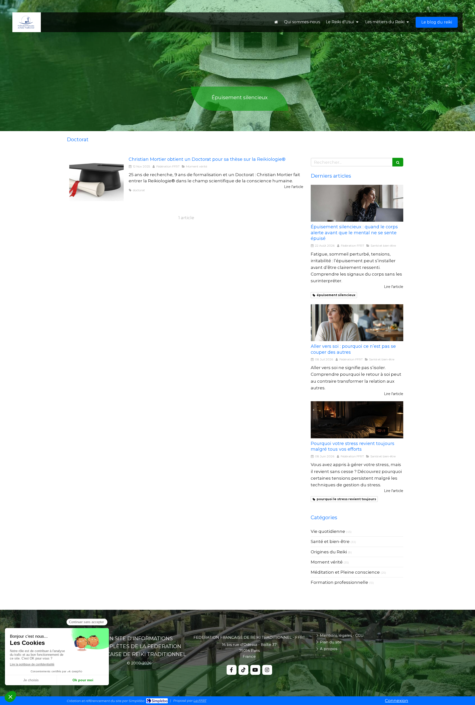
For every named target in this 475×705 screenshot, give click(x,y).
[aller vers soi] (357, 322)
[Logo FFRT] (26, 27)
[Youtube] (255, 670)
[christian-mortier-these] (96, 178)
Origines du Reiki (329, 551)
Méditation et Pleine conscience (345, 572)
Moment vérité (327, 562)
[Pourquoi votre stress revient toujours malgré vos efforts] (357, 419)
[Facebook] (232, 670)
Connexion (396, 700)
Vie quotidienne (328, 531)
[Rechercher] (397, 162)
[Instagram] (267, 670)
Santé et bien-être (330, 541)
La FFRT (199, 701)
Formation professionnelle (339, 582)
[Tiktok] (243, 670)
